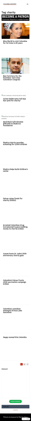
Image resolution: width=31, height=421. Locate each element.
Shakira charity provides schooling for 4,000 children (15, 143)
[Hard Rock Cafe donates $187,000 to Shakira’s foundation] (15, 117)
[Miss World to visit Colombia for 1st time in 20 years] (15, 31)
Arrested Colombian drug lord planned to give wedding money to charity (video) (15, 227)
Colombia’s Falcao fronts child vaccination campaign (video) (14, 282)
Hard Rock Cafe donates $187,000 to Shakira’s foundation (13, 123)
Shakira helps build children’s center (15, 170)
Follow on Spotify (15, 401)
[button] (26, 419)
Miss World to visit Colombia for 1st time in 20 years (15, 42)
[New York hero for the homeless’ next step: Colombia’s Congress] (15, 66)
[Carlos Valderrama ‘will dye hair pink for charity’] (15, 95)
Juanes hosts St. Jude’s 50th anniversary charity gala (15, 254)
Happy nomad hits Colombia (15, 337)
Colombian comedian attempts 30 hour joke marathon (12, 310)
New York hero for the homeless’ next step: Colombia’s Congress (12, 78)
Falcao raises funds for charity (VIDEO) (12, 199)
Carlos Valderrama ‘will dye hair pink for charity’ (14, 100)
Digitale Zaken (23, 417)
